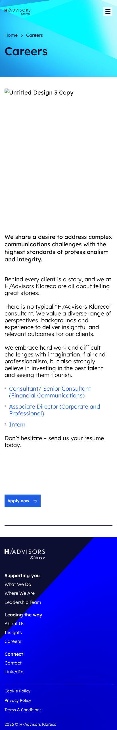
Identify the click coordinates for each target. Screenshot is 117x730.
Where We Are (20, 593)
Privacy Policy (18, 700)
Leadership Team (23, 602)
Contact (13, 663)
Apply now (18, 500)
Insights (13, 632)
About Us (14, 623)
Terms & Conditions (23, 709)
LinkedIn (14, 671)
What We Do (18, 584)
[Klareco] (17, 11)
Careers (13, 641)
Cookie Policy (17, 691)
